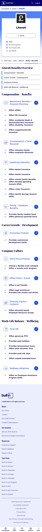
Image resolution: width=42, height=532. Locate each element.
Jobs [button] (15, 61)
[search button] (32, 3)
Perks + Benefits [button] (32, 61)
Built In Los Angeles (9, 482)
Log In (37, 3)
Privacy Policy (21, 512)
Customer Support (9, 445)
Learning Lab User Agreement (21, 501)
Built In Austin (7, 462)
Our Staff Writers (8, 418)
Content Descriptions (10, 422)
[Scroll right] (40, 60)
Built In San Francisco (10, 490)
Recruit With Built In (9, 432)
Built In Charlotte (8, 470)
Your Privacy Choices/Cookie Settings (21, 519)
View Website (12, 51)
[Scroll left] (2, 60)
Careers (4, 414)
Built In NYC (6, 486)
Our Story (5, 410)
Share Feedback (8, 449)
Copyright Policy (21, 508)
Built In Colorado (8, 478)
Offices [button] (21, 61)
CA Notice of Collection (21, 522)
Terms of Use (21, 515)
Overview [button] (8, 61)
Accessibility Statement (21, 505)
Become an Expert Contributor (13, 436)
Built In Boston (7, 466)
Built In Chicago (8, 474)
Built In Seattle (7, 494)
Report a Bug (7, 453)
